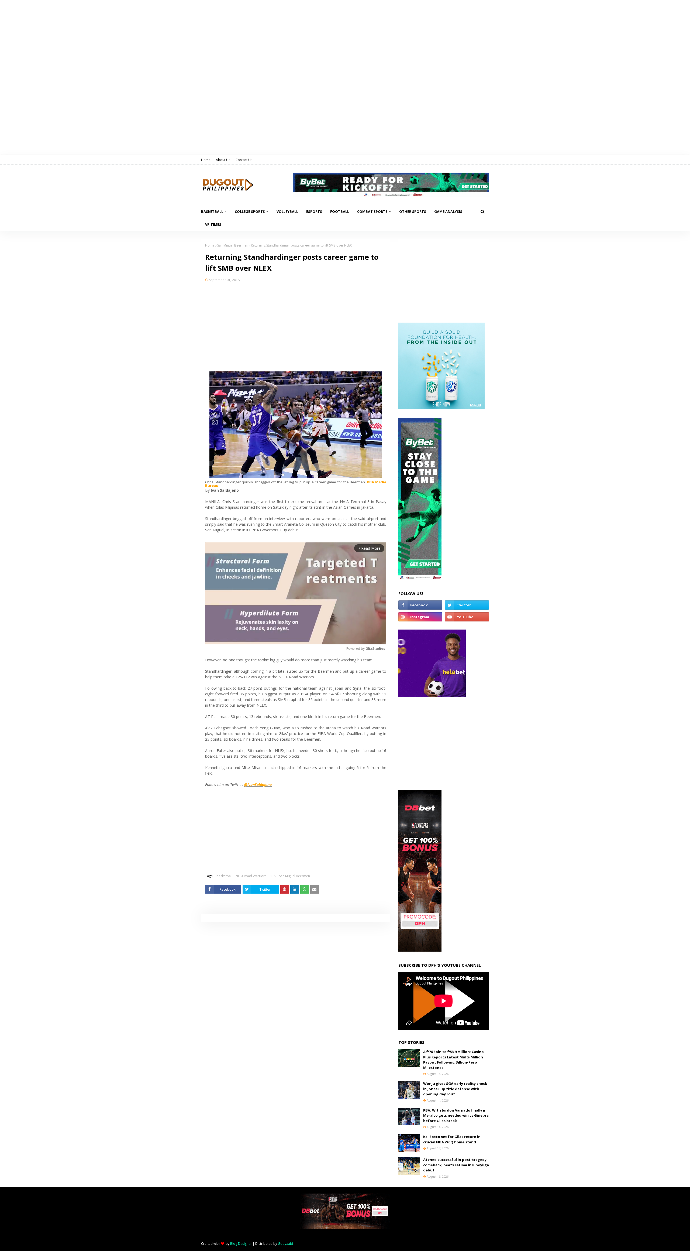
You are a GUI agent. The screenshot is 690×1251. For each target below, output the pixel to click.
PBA (273, 876)
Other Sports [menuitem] (412, 211)
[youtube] (467, 616)
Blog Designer (241, 1243)
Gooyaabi (285, 1243)
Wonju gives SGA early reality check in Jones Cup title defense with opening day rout (455, 1088)
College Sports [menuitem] (250, 211)
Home (206, 160)
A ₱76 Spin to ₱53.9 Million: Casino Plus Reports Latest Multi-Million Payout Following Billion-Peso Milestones (453, 1059)
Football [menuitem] (339, 211)
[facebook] (420, 605)
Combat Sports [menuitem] (372, 211)
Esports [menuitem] (314, 211)
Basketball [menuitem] (212, 211)
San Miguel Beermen (232, 245)
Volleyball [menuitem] (287, 211)
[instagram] (420, 616)
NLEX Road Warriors (251, 876)
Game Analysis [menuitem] (448, 211)
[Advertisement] (295, 328)
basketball (224, 876)
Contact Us (244, 160)
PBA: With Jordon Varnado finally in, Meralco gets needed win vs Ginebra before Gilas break (456, 1115)
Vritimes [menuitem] (213, 224)
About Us (223, 160)
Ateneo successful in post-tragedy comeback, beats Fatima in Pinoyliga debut (456, 1165)
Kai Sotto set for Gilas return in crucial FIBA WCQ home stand (452, 1139)
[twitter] (467, 605)
